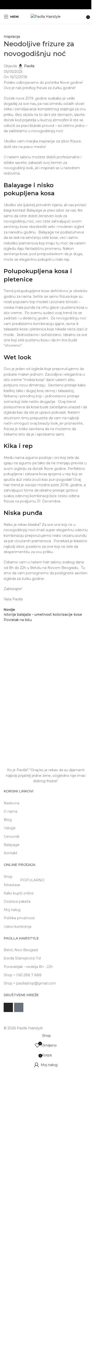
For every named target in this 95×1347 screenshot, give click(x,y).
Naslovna (11, 803)
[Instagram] (8, 1007)
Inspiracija (12, 36)
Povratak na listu (18, 620)
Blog (8, 819)
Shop (8, 876)
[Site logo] (46, 16)
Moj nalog (12, 910)
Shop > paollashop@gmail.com (30, 983)
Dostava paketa (17, 901)
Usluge (10, 828)
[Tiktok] (18, 1007)
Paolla (29, 66)
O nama (10, 811)
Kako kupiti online (19, 893)
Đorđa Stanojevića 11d (22, 958)
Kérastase (24, 884)
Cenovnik (11, 836)
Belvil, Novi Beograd (21, 950)
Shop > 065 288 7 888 (23, 975)
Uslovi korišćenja (17, 926)
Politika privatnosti (19, 918)
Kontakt (10, 853)
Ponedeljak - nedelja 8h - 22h (28, 967)
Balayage (11, 845)
